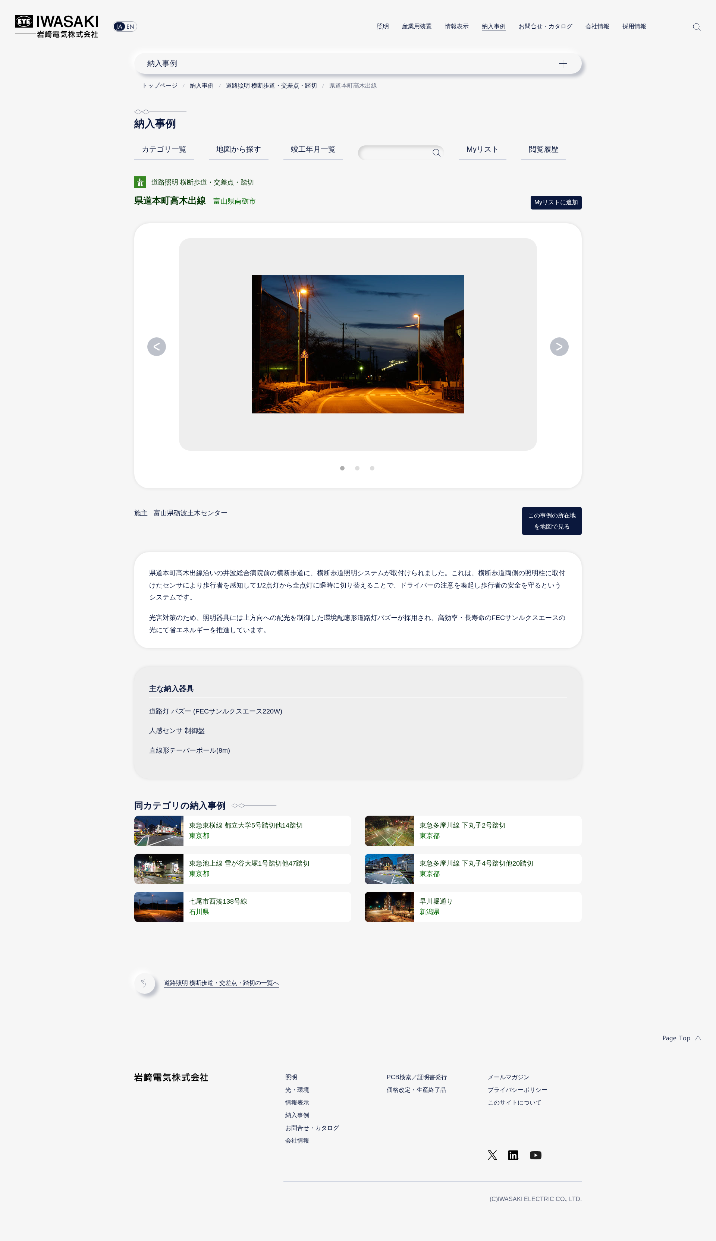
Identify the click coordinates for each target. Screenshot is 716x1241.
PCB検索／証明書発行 (417, 1077)
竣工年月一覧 (313, 149)
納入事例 (494, 26)
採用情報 (634, 26)
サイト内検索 (697, 27)
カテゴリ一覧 (164, 149)
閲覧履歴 (544, 149)
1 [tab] (343, 469)
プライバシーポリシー (517, 1090)
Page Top (677, 1038)
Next (559, 346)
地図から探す (238, 149)
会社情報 (597, 26)
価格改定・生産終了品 (416, 1090)
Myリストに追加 (556, 202)
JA (119, 26)
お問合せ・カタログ (545, 26)
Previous (156, 346)
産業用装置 (417, 26)
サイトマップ (669, 27)
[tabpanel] (358, 347)
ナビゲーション (354, 63)
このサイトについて (514, 1102)
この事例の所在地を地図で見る (552, 520)
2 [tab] (358, 469)
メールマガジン (509, 1077)
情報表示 (457, 26)
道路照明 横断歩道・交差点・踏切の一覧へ (221, 983)
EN (130, 26)
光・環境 (297, 1090)
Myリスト (483, 149)
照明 (383, 26)
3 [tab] (372, 469)
